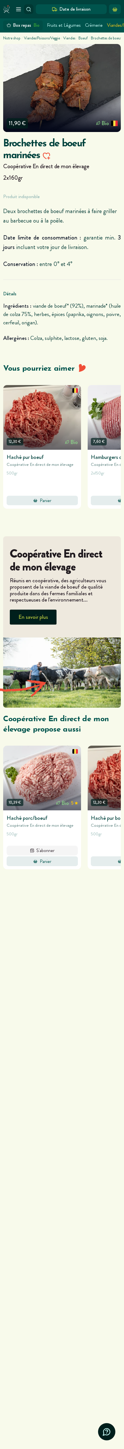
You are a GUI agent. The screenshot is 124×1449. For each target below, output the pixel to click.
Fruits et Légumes (64, 25)
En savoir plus (33, 617)
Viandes (69, 38)
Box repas (26, 25)
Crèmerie (94, 25)
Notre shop (11, 38)
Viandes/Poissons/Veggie (42, 38)
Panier (45, 500)
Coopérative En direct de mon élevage (46, 166)
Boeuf (83, 38)
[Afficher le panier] (115, 9)
